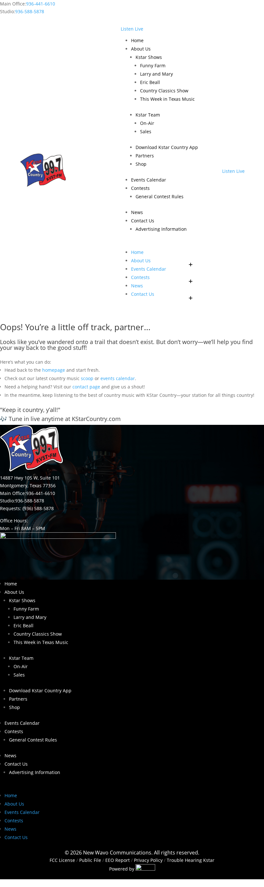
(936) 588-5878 (38, 508)
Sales (145, 131)
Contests (140, 188)
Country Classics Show (164, 91)
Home (137, 40)
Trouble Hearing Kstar (190, 860)
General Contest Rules (160, 196)
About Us (141, 49)
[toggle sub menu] (191, 261)
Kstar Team (148, 115)
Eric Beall (150, 82)
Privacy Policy (148, 860)
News (137, 212)
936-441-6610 (40, 4)
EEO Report (117, 860)
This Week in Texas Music (167, 99)
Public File (90, 860)
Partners (145, 156)
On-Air (147, 123)
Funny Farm (152, 65)
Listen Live (132, 29)
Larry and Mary (156, 74)
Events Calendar (148, 180)
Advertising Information (161, 229)
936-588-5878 (29, 11)
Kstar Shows (149, 57)
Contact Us (142, 221)
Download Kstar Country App (167, 147)
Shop (141, 164)
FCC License (62, 860)
